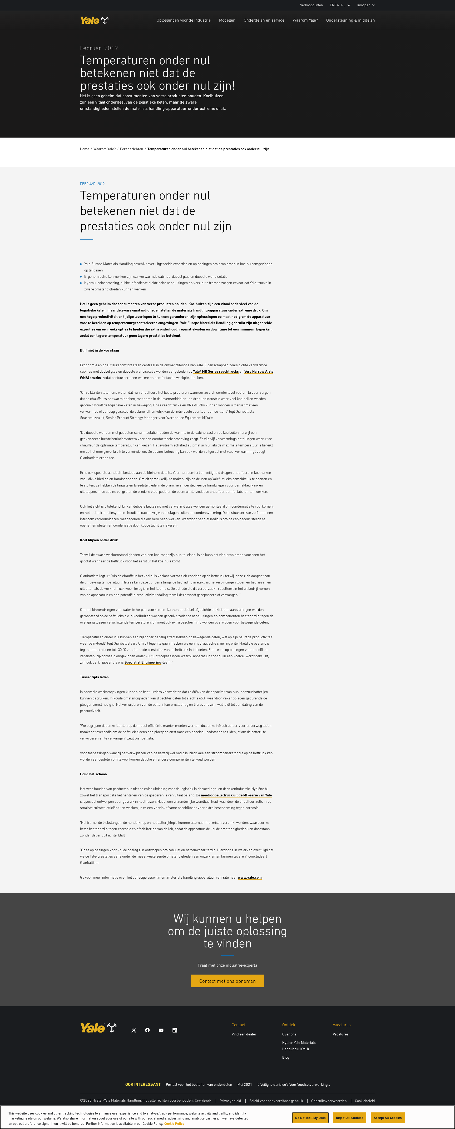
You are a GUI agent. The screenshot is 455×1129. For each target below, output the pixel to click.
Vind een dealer (244, 1034)
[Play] (438, 121)
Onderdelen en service (264, 20)
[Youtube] (161, 1029)
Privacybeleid (230, 1101)
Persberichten (131, 149)
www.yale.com (250, 877)
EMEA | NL (337, 5)
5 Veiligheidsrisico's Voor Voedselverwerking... (294, 1084)
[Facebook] (147, 1029)
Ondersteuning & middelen (350, 20)
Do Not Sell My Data (310, 1118)
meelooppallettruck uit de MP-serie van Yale (236, 795)
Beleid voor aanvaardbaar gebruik (276, 1101)
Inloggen (363, 5)
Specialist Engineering (143, 662)
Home (84, 149)
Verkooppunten (311, 5)
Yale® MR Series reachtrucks (216, 371)
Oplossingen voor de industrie (184, 20)
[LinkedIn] (175, 1029)
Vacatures (341, 1034)
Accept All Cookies (388, 1118)
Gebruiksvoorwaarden (329, 1101)
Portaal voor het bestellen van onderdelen (199, 1084)
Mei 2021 (245, 1084)
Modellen (227, 20)
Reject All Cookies (349, 1118)
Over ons (289, 1034)
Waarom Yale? (305, 20)
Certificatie (203, 1101)
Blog (285, 1057)
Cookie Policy (174, 1124)
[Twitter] (134, 1029)
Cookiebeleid (365, 1101)
